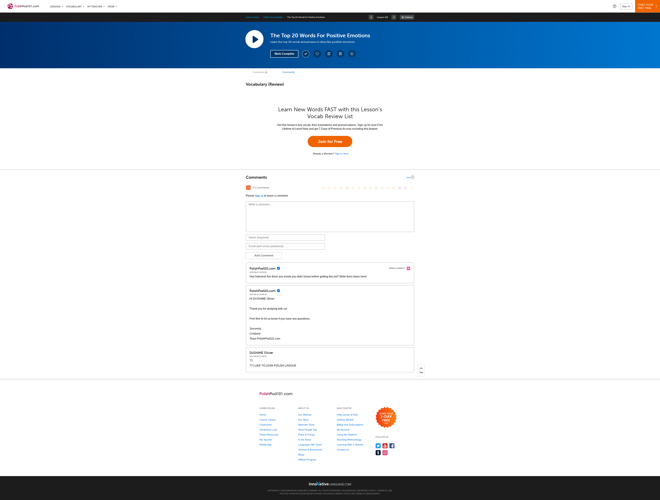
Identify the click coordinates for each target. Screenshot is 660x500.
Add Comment (263, 255)
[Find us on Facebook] (392, 445)
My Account (343, 429)
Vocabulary (74, 6)
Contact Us (343, 449)
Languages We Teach (310, 444)
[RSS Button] (248, 187)
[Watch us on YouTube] (385, 445)
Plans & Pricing (306, 434)
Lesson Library (252, 17)
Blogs (301, 454)
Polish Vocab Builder (273, 17)
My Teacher (94, 6)
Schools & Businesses (310, 449)
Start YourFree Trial (645, 6)
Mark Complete (284, 53)
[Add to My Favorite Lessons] (317, 54)
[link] (371, 17)
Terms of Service (365, 494)
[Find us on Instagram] (385, 452)
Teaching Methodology (349, 439)
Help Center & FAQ (347, 414)
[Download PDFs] (340, 54)
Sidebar (409, 17)
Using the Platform (347, 434)
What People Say (307, 429)
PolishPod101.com (351, 491)
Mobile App (266, 444)
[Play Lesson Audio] (254, 39)
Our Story (303, 419)
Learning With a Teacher (350, 444)
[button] (614, 6)
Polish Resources (269, 434)
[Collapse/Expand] (330, 177)
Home (263, 414)
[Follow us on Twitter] (378, 445)
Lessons (55, 6)
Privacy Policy (368, 491)
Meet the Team (306, 424)
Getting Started (345, 419)
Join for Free (330, 141)
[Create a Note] (329, 54)
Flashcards (266, 424)
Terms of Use (385, 491)
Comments (288, 72)
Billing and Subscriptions (350, 424)
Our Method (304, 414)
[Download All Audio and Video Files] (352, 54)
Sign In (626, 6)
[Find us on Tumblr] (378, 452)
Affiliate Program (307, 459)
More (111, 6)
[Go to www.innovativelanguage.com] (330, 483)
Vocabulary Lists (268, 429)
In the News (304, 439)
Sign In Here (342, 153)
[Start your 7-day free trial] (386, 417)
